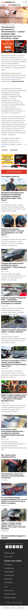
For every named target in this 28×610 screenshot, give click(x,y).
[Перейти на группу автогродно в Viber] (17, 546)
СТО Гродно (8, 564)
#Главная (4, 150)
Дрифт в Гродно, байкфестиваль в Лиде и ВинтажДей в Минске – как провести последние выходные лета (14, 398)
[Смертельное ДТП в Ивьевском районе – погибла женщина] (14, 321)
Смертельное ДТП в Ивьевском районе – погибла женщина (13, 331)
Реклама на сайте (10, 594)
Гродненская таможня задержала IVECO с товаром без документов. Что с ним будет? (12, 232)
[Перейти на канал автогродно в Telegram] (10, 546)
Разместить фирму (10, 597)
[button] (23, 2)
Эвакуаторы (8, 579)
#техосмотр (14, 150)
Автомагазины (9, 568)
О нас (6, 587)
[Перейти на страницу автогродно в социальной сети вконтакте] (14, 546)
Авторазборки (8, 572)
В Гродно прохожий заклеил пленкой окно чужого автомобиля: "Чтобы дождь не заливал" (13, 266)
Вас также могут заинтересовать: (8, 456)
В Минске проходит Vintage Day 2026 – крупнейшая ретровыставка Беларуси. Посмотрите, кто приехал (13, 300)
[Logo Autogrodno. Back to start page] (8, 2)
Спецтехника (8, 582)
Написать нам (8, 590)
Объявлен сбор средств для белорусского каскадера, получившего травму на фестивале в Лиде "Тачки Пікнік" (12, 196)
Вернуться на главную (14, 172)
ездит (3, 63)
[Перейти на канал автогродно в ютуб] (21, 546)
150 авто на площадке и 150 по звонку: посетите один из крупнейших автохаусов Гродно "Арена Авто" (13, 363)
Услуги (13, 608)
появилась (4, 144)
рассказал (8, 79)
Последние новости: (10, 176)
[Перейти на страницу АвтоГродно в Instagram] (6, 546)
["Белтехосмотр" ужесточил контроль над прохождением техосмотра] (14, 465)
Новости (6, 608)
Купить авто (8, 556)
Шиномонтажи (9, 575)
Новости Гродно (9, 553)
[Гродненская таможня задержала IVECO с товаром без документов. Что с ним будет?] (14, 220)
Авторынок (20, 608)
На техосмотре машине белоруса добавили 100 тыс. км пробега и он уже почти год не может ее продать (14, 500)
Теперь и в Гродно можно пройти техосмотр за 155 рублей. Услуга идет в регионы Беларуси (13, 526)
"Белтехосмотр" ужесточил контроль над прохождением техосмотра (12, 476)
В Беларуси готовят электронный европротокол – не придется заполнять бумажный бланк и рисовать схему (13, 433)
